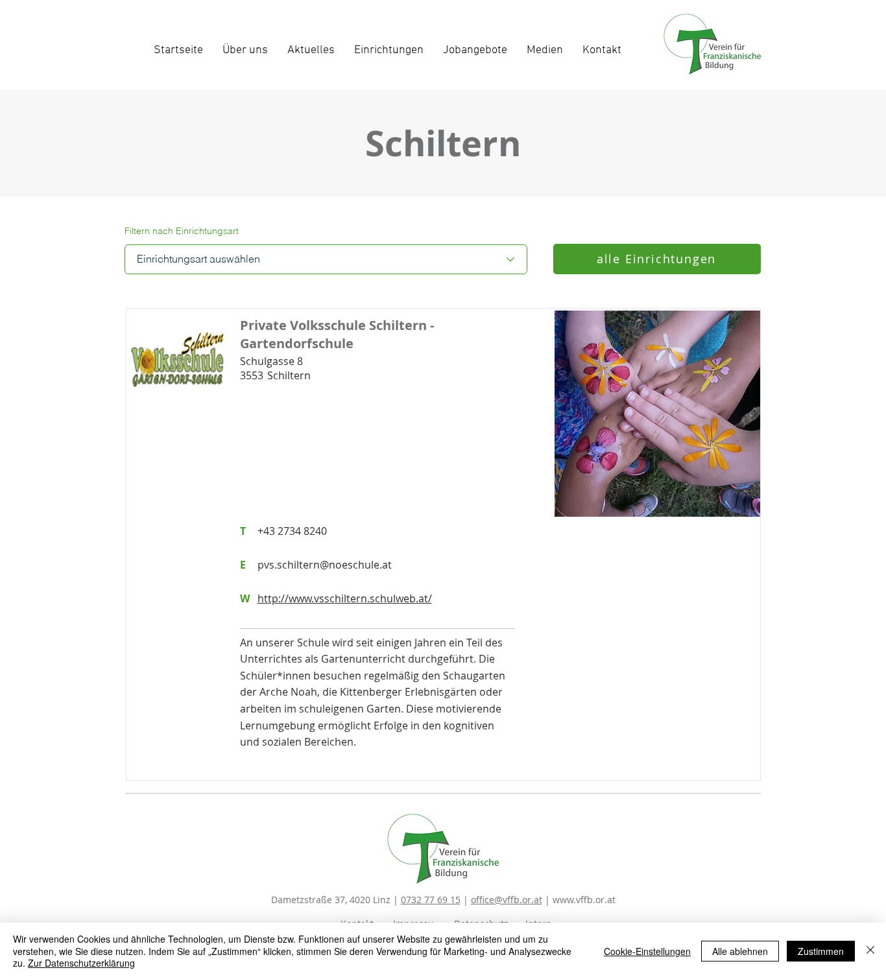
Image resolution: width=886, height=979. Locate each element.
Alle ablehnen (740, 951)
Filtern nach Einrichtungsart (182, 230)
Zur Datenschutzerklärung (81, 962)
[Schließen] (870, 951)
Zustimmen (821, 951)
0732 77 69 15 (431, 899)
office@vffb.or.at (506, 899)
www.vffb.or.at (584, 899)
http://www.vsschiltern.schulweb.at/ (344, 598)
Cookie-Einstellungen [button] (647, 951)
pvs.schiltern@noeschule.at (324, 565)
